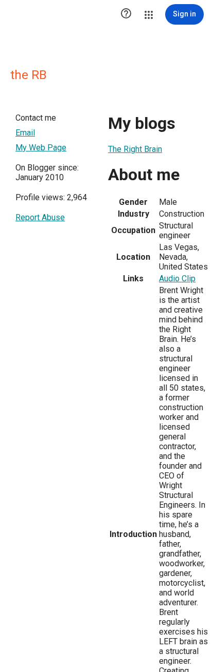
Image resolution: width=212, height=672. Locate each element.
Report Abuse (40, 217)
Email (25, 133)
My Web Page (40, 147)
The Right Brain (135, 149)
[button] (126, 14)
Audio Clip (177, 278)
